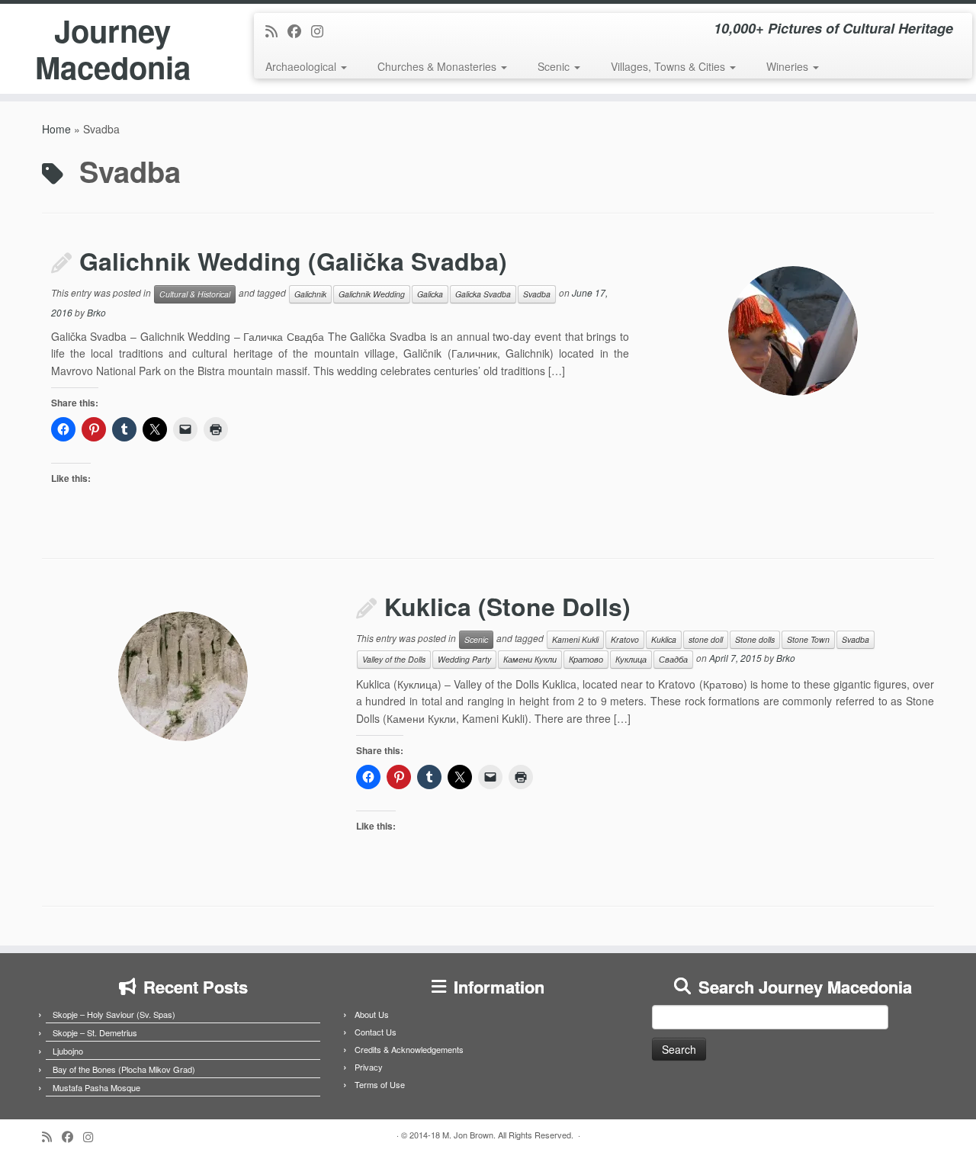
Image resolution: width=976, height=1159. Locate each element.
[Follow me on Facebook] (299, 30)
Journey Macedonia (113, 48)
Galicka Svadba (483, 294)
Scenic (555, 66)
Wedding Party (464, 659)
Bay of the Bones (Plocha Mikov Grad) (124, 1069)
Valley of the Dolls (393, 659)
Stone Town (808, 639)
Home (56, 128)
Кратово (586, 659)
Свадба (673, 659)
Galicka (430, 294)
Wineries (788, 66)
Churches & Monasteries (438, 66)
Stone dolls (755, 639)
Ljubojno (68, 1051)
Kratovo (625, 639)
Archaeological (302, 66)
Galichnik (310, 294)
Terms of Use (380, 1084)
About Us (372, 1014)
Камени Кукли (530, 659)
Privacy (369, 1067)
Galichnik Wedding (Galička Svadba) (293, 260)
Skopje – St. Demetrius (95, 1032)
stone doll (706, 639)
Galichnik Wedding (372, 294)
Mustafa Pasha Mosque (96, 1087)
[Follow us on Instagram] (322, 30)
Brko (96, 312)
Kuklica (663, 639)
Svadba (537, 294)
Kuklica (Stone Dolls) (507, 606)
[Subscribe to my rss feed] (276, 30)
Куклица (631, 659)
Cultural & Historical (194, 294)
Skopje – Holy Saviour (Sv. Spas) (114, 1014)
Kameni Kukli (575, 639)
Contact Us (375, 1032)
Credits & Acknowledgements (409, 1049)
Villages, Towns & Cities (669, 66)
